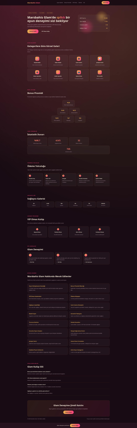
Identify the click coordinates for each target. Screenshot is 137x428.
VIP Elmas (75, 2)
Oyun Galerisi (60, 2)
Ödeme (80, 2)
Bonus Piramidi (67, 2)
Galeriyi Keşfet (32, 31)
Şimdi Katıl (105, 2)
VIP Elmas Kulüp (46, 31)
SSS (84, 2)
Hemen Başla (68, 412)
